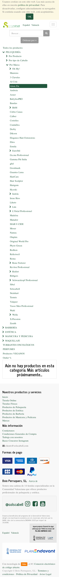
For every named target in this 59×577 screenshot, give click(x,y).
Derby (13, 129)
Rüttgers (14, 275)
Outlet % (7, 357)
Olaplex (13, 237)
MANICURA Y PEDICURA (19, 336)
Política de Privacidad (26, 574)
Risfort (15, 271)
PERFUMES (9, 349)
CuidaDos (15, 124)
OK (29, 16)
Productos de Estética (12, 410)
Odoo (24, 564)
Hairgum (14, 185)
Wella (15, 314)
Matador (14, 219)
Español (26, 24)
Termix (13, 297)
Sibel (12, 284)
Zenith (13, 323)
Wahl (12, 310)
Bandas (13, 103)
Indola (15, 193)
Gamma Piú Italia (18, 159)
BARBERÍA (11, 327)
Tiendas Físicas (9, 403)
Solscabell (15, 288)
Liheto (13, 202)
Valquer (14, 301)
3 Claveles (15, 77)
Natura (13, 232)
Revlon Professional (19, 267)
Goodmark (15, 167)
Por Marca (14, 64)
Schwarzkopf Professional (25, 280)
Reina (13, 258)
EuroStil (16, 150)
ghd (12, 163)
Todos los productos (13, 47)
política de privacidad (28, 4)
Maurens (14, 72)
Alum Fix (14, 85)
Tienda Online (9, 400)
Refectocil (15, 254)
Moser (13, 228)
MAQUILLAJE (12, 340)
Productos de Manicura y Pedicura (19, 417)
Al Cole (13, 81)
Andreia (14, 90)
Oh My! (16, 68)
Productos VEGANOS (14, 353)
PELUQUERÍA (13, 51)
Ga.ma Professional (19, 155)
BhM (14, 107)
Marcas (5, 420)
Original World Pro (19, 241)
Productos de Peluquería (14, 407)
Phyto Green (16, 245)
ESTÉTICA (10, 331)
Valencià (35, 24)
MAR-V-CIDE (17, 223)
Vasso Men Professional (21, 305)
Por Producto (15, 56)
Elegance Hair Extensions (22, 137)
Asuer (13, 94)
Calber (13, 116)
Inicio (5, 396)
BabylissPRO (16, 98)
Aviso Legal (45, 574)
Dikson (13, 133)
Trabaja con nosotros (12, 437)
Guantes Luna (17, 172)
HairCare (14, 176)
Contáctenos (8, 430)
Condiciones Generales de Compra (19, 433)
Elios (12, 142)
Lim (14, 206)
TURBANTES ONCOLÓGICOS (18, 344)
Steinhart (14, 293)
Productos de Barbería (13, 413)
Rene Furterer (19, 262)
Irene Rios (15, 198)
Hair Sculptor (16, 180)
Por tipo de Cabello (18, 60)
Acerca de (33, 481)
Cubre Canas (16, 111)
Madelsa (14, 215)
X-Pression (15, 319)
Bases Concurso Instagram (15, 440)
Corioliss (14, 120)
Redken (13, 249)
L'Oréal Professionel (22, 211)
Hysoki (13, 189)
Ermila (13, 146)
